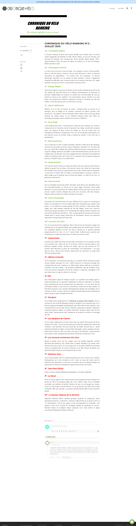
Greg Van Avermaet (42, 525)
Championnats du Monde (26, 525)
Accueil (112, 8)
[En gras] (53, 431)
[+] (74, 431)
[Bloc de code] (68, 431)
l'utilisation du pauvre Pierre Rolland (81, 301)
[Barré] (59, 431)
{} (72, 431)
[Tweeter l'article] (21, 68)
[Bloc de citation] (66, 431)
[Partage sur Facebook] (21, 65)
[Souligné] (57, 431)
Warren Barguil (58, 525)
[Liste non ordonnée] (64, 431)
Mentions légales (130, 525)
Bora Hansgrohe (76, 525)
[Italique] (55, 431)
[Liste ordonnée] (61, 431)
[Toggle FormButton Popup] (132, 522)
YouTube (121, 8)
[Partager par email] (21, 71)
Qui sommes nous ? (119, 525)
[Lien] (70, 431)
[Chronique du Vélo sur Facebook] (131, 8)
